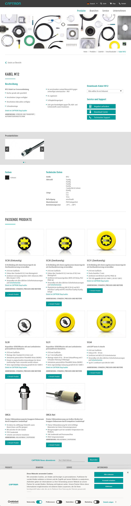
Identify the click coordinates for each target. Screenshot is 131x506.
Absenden (94, 459)
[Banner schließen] (128, 472)
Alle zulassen (108, 474)
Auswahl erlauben (108, 480)
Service (105, 10)
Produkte (81, 10)
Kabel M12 (122, 52)
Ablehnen (108, 486)
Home (85, 52)
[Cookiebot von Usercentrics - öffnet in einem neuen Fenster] (13, 502)
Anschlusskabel (111, 52)
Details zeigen (108, 502)
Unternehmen (119, 10)
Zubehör (101, 52)
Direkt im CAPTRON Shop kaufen (16, 110)
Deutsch (92, 3)
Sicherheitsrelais (15, 283)
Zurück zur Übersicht (14, 62)
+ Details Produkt (13, 294)
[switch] (59, 502)
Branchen (94, 10)
